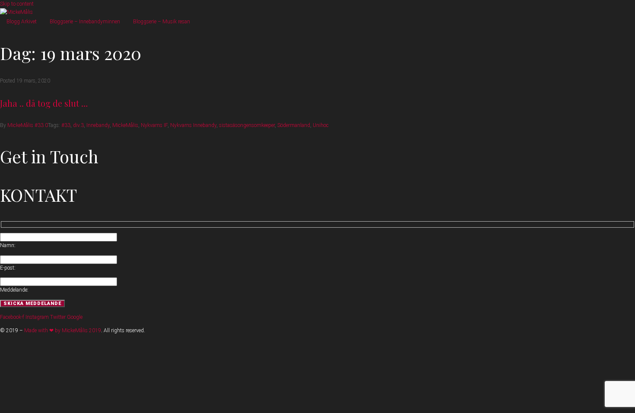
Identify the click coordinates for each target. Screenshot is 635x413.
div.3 (78, 125)
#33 (65, 125)
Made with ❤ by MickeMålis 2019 (62, 330)
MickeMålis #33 (25, 125)
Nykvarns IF (154, 125)
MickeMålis (125, 125)
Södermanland (293, 125)
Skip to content (17, 4)
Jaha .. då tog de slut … (44, 103)
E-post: (8, 268)
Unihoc (321, 125)
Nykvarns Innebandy (193, 125)
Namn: (8, 245)
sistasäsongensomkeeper (247, 125)
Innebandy (98, 125)
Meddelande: (14, 290)
